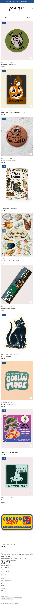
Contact (3, 585)
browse (5, 17)
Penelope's (7, 603)
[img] (2, 562)
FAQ (2, 582)
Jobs (2, 593)
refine (29, 17)
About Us (3, 592)
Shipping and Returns (6, 580)
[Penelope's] (17, 8)
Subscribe (18, 598)
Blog (2, 590)
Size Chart (4, 583)
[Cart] (32, 8)
